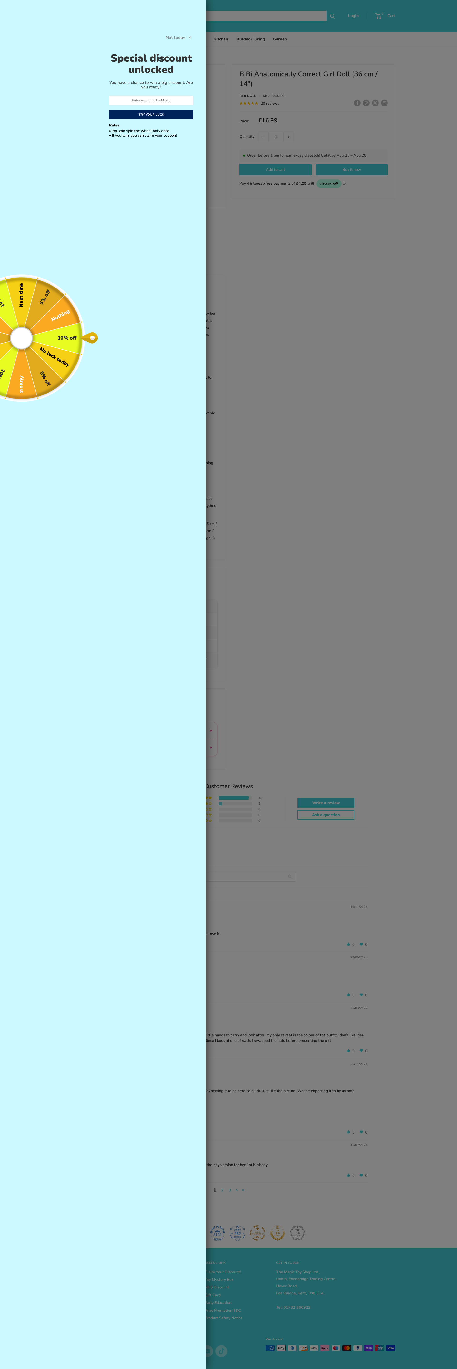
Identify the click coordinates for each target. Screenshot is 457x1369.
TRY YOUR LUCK (151, 114)
